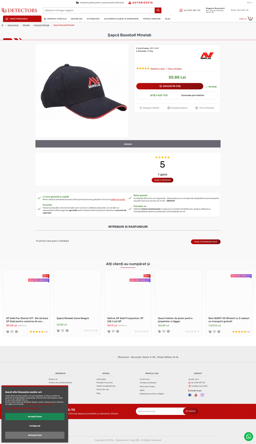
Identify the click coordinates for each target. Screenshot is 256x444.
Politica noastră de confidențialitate (39, 404)
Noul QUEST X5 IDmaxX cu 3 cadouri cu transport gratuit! (228, 320)
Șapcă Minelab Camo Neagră (73, 318)
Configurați (34, 426)
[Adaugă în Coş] (7, 331)
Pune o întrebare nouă (205, 242)
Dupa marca (13, 25)
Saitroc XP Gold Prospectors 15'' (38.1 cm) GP (125, 320)
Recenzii (128, 144)
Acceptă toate (35, 416)
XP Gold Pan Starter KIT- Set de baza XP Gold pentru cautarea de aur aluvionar (27, 320)
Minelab (26, 25)
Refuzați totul (35, 435)
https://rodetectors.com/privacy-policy (22, 408)
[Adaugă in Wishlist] (12, 331)
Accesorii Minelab (41, 25)
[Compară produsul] (16, 331)
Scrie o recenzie (162, 180)
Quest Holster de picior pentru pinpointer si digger (175, 320)
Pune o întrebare (175, 69)
